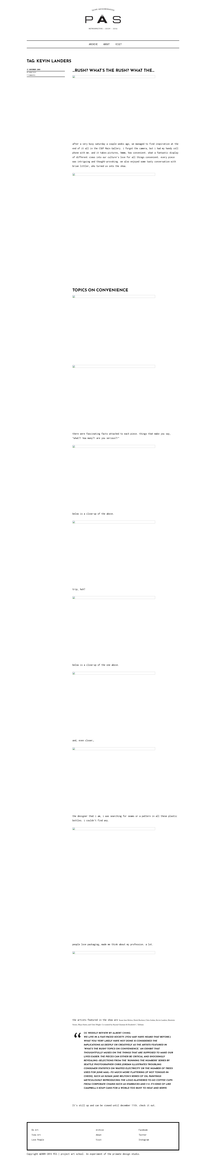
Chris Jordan (122, 1064)
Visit (118, 44)
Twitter (143, 1135)
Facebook (143, 1130)
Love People (38, 1140)
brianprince (31, 72)
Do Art (35, 1130)
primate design (122, 1154)
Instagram (144, 1140)
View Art (36, 1135)
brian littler (80, 166)
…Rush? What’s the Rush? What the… (113, 71)
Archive (93, 44)
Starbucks (133, 1084)
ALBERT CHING (121, 1033)
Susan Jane (112, 1076)
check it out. (147, 1105)
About (106, 44)
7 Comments (31, 75)
